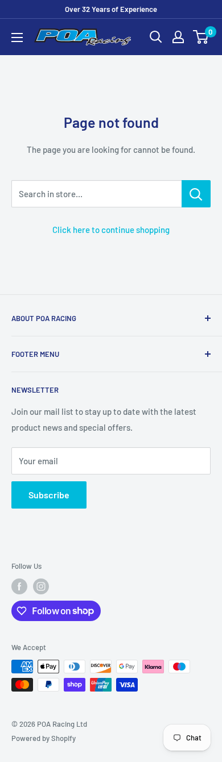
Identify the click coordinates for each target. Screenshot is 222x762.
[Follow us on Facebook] (19, 586)
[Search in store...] (196, 193)
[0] (201, 37)
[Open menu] (17, 37)
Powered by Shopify (43, 738)
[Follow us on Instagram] (41, 586)
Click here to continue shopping (111, 229)
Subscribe (48, 494)
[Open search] (156, 37)
